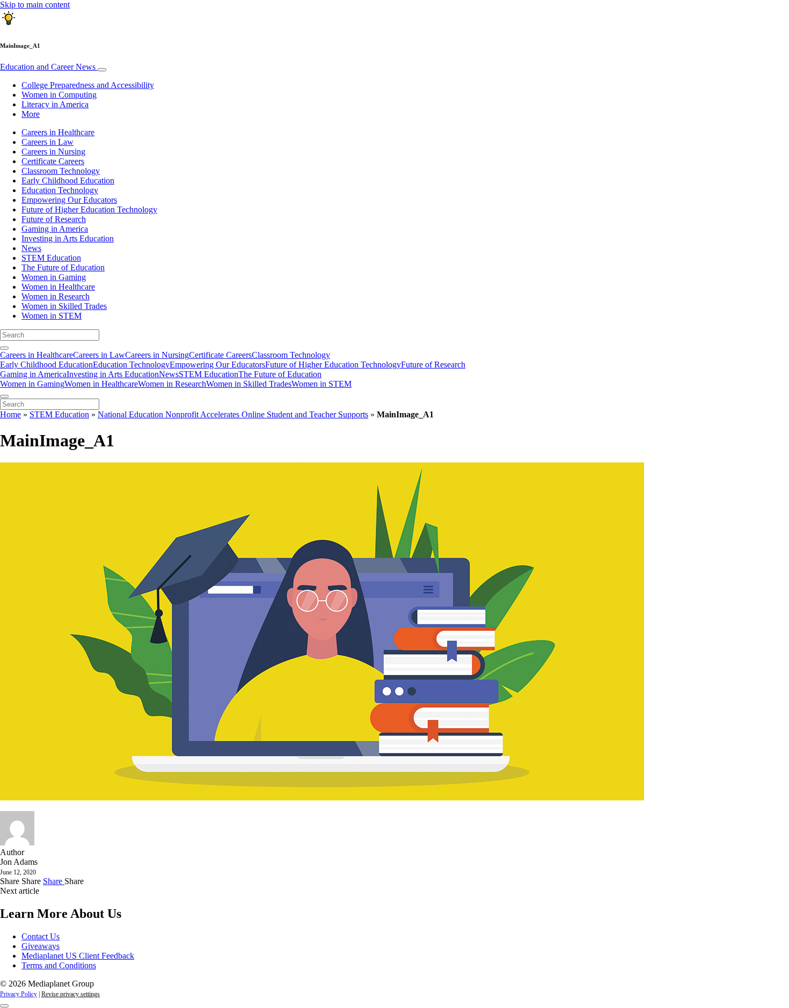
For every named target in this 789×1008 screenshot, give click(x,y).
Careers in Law (47, 141)
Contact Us (40, 936)
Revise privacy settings (70, 994)
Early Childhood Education (67, 180)
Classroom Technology (60, 170)
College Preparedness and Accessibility (87, 85)
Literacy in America (55, 104)
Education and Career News (49, 66)
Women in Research (55, 296)
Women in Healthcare (58, 286)
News (31, 248)
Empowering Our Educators (69, 199)
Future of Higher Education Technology (89, 209)
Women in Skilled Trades (64, 306)
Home (10, 414)
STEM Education (51, 257)
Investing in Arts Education (67, 238)
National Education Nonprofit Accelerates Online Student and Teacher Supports (233, 414)
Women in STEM (51, 315)
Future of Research (53, 219)
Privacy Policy (18, 994)
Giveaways (40, 946)
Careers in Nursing (53, 151)
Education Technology (59, 190)
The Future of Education (63, 267)
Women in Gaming (53, 277)
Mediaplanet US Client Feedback (77, 955)
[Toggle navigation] (102, 69)
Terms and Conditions (58, 965)
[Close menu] (4, 396)
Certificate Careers (52, 161)
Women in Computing (59, 94)
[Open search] (4, 348)
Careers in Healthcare (57, 132)
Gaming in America (54, 228)
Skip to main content (35, 4)
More (30, 114)
